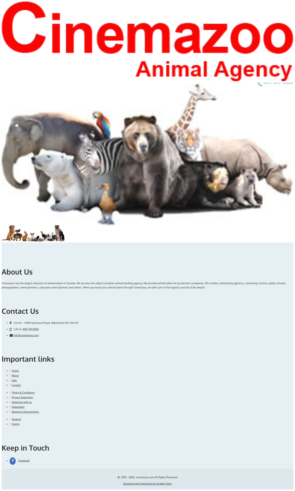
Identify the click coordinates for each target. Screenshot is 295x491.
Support (16, 419)
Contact (16, 385)
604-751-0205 (31, 329)
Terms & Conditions (23, 392)
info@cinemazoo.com (26, 335)
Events (16, 424)
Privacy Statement (22, 397)
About (15, 375)
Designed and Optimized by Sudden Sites (147, 483)
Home (15, 370)
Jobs (14, 380)
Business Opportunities (25, 412)
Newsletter (18, 407)
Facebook (24, 460)
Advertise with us (22, 402)
